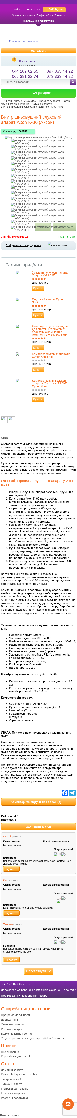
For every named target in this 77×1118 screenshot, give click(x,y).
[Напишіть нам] (68, 1109)
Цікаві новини (10, 1051)
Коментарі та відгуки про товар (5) (36, 802)
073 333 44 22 (60, 76)
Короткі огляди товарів (16, 1056)
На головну (38, 50)
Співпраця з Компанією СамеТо (38, 989)
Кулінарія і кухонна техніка (19, 1074)
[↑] (56, 854)
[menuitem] (38, 1015)
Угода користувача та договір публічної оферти (32, 1038)
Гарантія (68, 989)
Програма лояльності (15, 1015)
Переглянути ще (38, 971)
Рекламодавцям (12, 1029)
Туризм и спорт (11, 1083)
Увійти (17, 9)
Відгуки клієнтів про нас (16, 1033)
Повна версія (9, 1115)
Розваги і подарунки (14, 1097)
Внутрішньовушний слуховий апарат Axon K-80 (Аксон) (33, 106)
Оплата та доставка (23, 15)
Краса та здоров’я (13, 1093)
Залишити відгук (38, 826)
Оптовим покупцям (14, 1024)
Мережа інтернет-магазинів (23, 41)
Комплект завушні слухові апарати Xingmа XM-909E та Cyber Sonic (51, 383)
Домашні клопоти (12, 1069)
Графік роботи (44, 15)
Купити (38, 288)
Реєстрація (33, 9)
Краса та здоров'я (49, 101)
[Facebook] (4, 1106)
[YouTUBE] (12, 1106)
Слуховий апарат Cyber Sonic (48, 301)
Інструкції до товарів (14, 1088)
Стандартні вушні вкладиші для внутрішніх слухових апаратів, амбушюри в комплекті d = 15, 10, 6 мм (50, 330)
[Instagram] (20, 1106)
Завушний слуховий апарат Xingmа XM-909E (50, 274)
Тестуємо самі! (11, 1079)
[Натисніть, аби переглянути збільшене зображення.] (38, 137)
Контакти (59, 15)
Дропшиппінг (9, 1019)
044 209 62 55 (25, 71)
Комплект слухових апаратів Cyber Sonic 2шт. (51, 355)
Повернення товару (34, 995)
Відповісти (11, 869)
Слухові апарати (42, 103)
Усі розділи (41, 93)
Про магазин (9, 995)
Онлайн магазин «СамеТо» (20, 101)
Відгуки (56, 9)
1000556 (22, 131)
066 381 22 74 (25, 76)
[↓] (63, 854)
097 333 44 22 (60, 71)
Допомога (7, 989)
